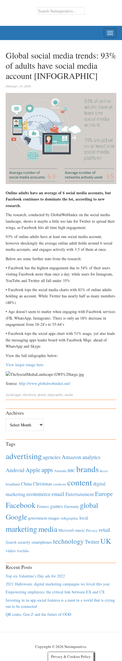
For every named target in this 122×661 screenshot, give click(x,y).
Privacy (92, 530)
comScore (59, 484)
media (69, 394)
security (24, 542)
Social (10, 394)
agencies (51, 456)
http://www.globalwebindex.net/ (44, 383)
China (26, 484)
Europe (104, 494)
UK (105, 541)
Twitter (92, 541)
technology (68, 541)
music (80, 530)
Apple (33, 470)
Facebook (29, 394)
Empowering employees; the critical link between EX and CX (55, 592)
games (56, 506)
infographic (55, 394)
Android (15, 470)
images (54, 518)
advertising (24, 456)
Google (16, 517)
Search (11, 542)
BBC (71, 470)
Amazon (71, 457)
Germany (71, 506)
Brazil (104, 471)
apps (18, 394)
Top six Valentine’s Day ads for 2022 (35, 576)
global (41, 394)
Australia (60, 470)
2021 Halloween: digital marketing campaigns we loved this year (58, 584)
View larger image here (24, 364)
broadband (13, 484)
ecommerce (38, 493)
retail (104, 529)
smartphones (41, 542)
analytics (91, 456)
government (37, 518)
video (11, 550)
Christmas (42, 483)
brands (87, 468)
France (43, 506)
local (83, 518)
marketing (21, 529)
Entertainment (80, 494)
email (58, 494)
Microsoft (66, 530)
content (79, 482)
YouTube (23, 551)
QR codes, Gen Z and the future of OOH (38, 614)
